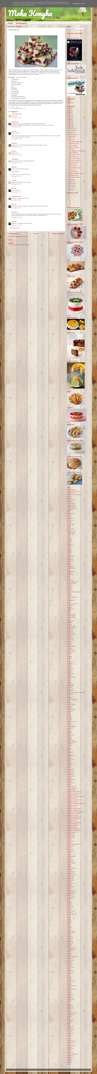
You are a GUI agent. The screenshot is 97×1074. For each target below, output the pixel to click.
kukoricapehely (70, 726)
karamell (69, 675)
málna (68, 767)
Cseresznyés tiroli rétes (74, 154)
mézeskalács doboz (71, 798)
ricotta (68, 920)
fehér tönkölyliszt (70, 615)
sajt (68, 934)
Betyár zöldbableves (73, 152)
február (71, 185)
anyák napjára (70, 505)
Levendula (71, 149)
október (71, 132)
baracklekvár (70, 523)
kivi (67, 701)
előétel (68, 595)
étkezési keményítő (71, 603)
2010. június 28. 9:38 (16, 207)
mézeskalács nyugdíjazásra (73, 817)
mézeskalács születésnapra (73, 822)
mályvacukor (70, 769)
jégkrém (69, 661)
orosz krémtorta (70, 874)
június (71, 139)
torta (68, 1001)
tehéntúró (69, 973)
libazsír (68, 748)
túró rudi (69, 1011)
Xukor (68, 1043)
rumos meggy (70, 931)
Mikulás (68, 839)
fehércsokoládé (70, 617)
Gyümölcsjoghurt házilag (74, 167)
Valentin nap (70, 1030)
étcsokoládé (69, 600)
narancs (69, 857)
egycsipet (14, 159)
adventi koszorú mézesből (73, 494)
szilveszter (69, 972)
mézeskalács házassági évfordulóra (75, 803)
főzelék (68, 624)
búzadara (69, 544)
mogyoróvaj (69, 845)
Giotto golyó (69, 632)
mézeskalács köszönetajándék (74, 811)
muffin (68, 852)
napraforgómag (70, 856)
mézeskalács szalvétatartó (73, 818)
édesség (69, 585)
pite (68, 900)
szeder (68, 965)
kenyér (68, 687)
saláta (68, 936)
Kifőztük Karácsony (71, 699)
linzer (68, 753)
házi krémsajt (70, 649)
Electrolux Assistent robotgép (73, 591)
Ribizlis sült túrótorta (73, 147)
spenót (68, 953)
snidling (68, 944)
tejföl (19, 108)
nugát (68, 864)
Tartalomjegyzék (21, 23)
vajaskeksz (69, 1026)
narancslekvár (70, 861)
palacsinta (69, 883)
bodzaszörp (69, 533)
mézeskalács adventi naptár (73, 791)
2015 (70, 117)
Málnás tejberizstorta (74, 143)
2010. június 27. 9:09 (16, 117)
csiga (68, 562)
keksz (68, 682)
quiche (68, 909)
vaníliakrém (69, 1033)
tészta (68, 987)
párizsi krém (69, 890)
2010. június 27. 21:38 (17, 176)
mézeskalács (70, 789)
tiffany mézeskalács (71, 989)
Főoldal (10, 23)
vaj (24, 108)
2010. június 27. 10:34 (17, 138)
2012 (70, 123)
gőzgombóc (69, 638)
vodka (68, 1038)
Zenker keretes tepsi (71, 1053)
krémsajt (69, 718)
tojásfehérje (69, 994)
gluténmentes (70, 634)
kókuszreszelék (70, 704)
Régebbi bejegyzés (58, 233)
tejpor (68, 982)
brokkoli (68, 539)
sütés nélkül (69, 960)
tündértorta (69, 1014)
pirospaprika (70, 897)
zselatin (68, 1060)
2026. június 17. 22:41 (17, 225)
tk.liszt (68, 990)
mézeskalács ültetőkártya (72, 828)
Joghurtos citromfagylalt (74, 160)
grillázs (68, 641)
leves (68, 745)
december (72, 128)
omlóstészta (69, 873)
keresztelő (69, 690)
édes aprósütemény (71, 581)
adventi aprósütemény (72, 491)
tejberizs (69, 977)
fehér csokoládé (70, 614)
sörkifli (68, 951)
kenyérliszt (69, 689)
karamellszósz (70, 677)
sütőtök (68, 961)
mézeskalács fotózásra (72, 801)
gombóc (69, 636)
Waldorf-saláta (70, 1042)
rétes (68, 917)
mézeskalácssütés (71, 832)
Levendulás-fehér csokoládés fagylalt (77, 151)
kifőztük (68, 697)
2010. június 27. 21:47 (17, 192)
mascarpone (70, 776)
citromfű (69, 551)
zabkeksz (69, 1045)
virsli (68, 1036)
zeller (68, 1050)
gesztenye (69, 631)
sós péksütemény (71, 948)
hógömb (69, 653)
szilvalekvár (69, 970)
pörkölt (68, 903)
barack (68, 522)
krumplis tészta (70, 721)
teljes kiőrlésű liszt (71, 985)
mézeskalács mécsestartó (73, 813)
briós (68, 537)
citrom (68, 549)
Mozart (68, 847)
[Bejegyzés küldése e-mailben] (17, 107)
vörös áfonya (70, 1040)
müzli (68, 854)
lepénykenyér (70, 740)
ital (67, 660)
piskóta (68, 898)
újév (68, 1018)
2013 (70, 121)
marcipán (69, 772)
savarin (68, 939)
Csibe (13, 180)
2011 (70, 125)
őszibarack (69, 880)
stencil (68, 955)
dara (68, 569)
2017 (70, 113)
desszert (69, 573)
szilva (68, 968)
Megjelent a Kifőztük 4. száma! (76, 173)
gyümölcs (69, 644)
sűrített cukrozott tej (71, 956)
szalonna (69, 963)
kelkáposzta (69, 684)
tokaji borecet (70, 999)
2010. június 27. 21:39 (17, 184)
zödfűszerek (69, 1055)
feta (68, 619)
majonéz (69, 764)
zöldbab (69, 1057)
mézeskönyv (70, 834)
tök (67, 1002)
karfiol (68, 678)
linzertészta (69, 755)
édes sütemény (70, 583)
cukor (68, 554)
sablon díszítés (70, 932)
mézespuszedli (70, 835)
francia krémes (70, 626)
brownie (69, 540)
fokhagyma (69, 620)
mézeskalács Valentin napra (73, 830)
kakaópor (69, 668)
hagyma (69, 648)
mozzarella (69, 851)
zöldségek (69, 1059)
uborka (68, 1016)
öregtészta (69, 878)
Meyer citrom (70, 782)
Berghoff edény (70, 532)
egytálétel (69, 590)
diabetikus (69, 574)
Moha (13, 131)
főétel (68, 622)
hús (68, 655)
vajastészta (69, 1028)
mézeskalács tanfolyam (72, 823)
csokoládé (69, 566)
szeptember (72, 134)
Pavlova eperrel (72, 164)
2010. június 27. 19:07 (17, 162)
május (71, 179)
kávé (68, 680)
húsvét (68, 658)
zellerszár (69, 1052)
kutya (68, 730)
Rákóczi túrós (70, 910)
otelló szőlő (69, 876)
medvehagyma (70, 779)
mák (68, 765)
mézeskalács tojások (71, 825)
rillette (68, 922)
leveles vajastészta (71, 741)
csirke (68, 564)
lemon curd (69, 735)
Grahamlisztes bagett (74, 162)
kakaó (68, 666)
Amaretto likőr (70, 499)
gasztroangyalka (70, 627)
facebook (69, 605)
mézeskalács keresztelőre (73, 810)
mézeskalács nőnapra (72, 815)
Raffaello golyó (72, 169)
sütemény (69, 958)
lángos (68, 731)
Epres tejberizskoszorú (74, 177)
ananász (69, 501)
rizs (68, 924)
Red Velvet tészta (71, 914)
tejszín (68, 984)
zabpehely (69, 1048)
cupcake (69, 557)
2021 (70, 108)
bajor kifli (69, 518)
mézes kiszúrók (70, 786)
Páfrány (68, 881)
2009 (70, 189)
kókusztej (69, 706)
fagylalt (68, 607)
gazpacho (69, 629)
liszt (68, 757)
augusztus (72, 136)
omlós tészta (70, 871)
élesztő (68, 593)
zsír (68, 1064)
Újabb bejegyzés (13, 233)
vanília (68, 1031)
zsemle (68, 1062)
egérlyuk (69, 586)
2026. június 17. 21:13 (17, 217)
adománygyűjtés (70, 489)
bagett (68, 516)
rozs (68, 926)
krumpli (68, 719)
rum (68, 929)
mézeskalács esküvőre (72, 799)
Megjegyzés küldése (14, 228)
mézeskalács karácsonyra (73, 808)
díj (67, 576)
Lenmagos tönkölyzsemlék (75, 141)
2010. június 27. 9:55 (16, 126)
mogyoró (69, 842)
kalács (68, 670)
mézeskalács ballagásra (72, 794)
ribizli (68, 919)
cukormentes (70, 556)
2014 (70, 119)
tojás (22, 108)
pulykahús (69, 905)
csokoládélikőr (70, 568)
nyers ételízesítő (70, 868)
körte (68, 714)
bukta (68, 542)
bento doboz (70, 530)
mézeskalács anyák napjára (73, 793)
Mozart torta (69, 849)
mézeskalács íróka (71, 806)
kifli (67, 695)
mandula (69, 770)
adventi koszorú (70, 493)
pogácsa (69, 902)
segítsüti (69, 941)
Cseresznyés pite (73, 145)
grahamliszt (69, 639)
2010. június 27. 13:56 (17, 154)
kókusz (68, 702)
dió (67, 578)
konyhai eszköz (70, 709)
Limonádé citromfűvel (74, 156)
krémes (68, 716)
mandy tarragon (15, 113)
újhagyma (69, 1019)
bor (67, 535)
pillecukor (69, 895)
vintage (68, 1035)
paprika (68, 885)
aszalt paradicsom (71, 508)
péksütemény (70, 892)
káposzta (69, 672)
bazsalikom (69, 525)
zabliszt (68, 1047)
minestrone (69, 840)
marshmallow (70, 774)
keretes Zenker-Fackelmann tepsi (74, 692)
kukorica (69, 724)
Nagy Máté (70, 102)
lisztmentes (69, 759)
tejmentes (69, 980)
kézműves (69, 694)
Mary (13, 151)
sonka (68, 946)
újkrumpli (69, 1021)
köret (68, 713)
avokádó (69, 510)
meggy (68, 781)
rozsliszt (69, 927)
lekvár (68, 733)
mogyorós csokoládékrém (73, 844)
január (71, 187)
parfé (68, 888)
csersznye (69, 561)
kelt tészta (69, 685)
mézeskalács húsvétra (72, 805)
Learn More (76, 3)
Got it (83, 3)
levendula (69, 743)
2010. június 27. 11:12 (17, 146)
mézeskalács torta (71, 827)
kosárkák (69, 711)
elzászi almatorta (71, 597)
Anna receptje (70, 503)
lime (68, 750)
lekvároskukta (15, 196)
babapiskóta (69, 513)
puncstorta (69, 907)
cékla (68, 547)
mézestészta (70, 837)
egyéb (68, 588)
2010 (70, 127)
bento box (69, 528)
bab (68, 511)
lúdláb (68, 760)
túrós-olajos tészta (71, 1013)
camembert (69, 545)
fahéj (68, 610)
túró (68, 1009)
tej (67, 975)
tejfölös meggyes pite (40, 71)
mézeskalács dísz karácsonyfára (74, 796)
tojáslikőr (69, 996)
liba (68, 747)
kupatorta (69, 728)
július (71, 138)
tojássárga (69, 997)
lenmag (68, 738)
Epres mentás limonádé (74, 158)
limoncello (69, 752)
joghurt (68, 663)
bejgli (68, 527)
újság (68, 1023)
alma (68, 496)
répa (68, 915)
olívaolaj (69, 869)
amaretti (69, 498)
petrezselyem (70, 893)
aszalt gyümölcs (70, 506)
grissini (68, 643)
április (71, 181)
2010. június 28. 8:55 (16, 200)
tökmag (68, 1004)
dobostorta (69, 580)
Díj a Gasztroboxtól (73, 171)
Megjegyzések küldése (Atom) (21, 236)
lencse (68, 736)
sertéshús (69, 943)
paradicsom (69, 886)
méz (68, 784)
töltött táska (69, 1006)
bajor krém (69, 520)
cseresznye (15, 108)
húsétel (68, 656)
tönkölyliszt (69, 1007)
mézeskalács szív (71, 820)
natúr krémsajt (70, 863)
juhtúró (68, 665)
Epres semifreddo (73, 165)
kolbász (68, 707)
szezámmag (69, 967)
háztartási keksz (70, 651)
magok (68, 762)
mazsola (69, 777)
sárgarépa (69, 938)
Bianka (13, 143)
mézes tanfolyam (71, 788)
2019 (70, 110)
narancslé (69, 859)
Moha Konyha (30, 13)
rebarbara (69, 912)
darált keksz (69, 571)
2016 (70, 115)
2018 (70, 112)
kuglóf (68, 723)
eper (68, 598)
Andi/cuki (14, 121)
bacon (68, 515)
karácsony (69, 673)
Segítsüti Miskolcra (73, 175)
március (71, 183)
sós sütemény (70, 949)
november (72, 130)
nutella (68, 866)
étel (68, 602)
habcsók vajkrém (71, 646)
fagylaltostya (70, 609)
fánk (68, 612)
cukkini (68, 552)
